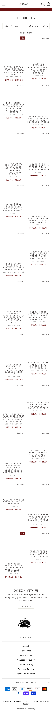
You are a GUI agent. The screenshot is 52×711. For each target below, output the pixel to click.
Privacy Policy (26, 669)
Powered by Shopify (26, 708)
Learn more (26, 606)
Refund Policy (25, 664)
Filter (14, 26)
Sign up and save (26, 682)
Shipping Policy (26, 660)
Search (25, 646)
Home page (26, 650)
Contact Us (26, 655)
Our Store (26, 637)
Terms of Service (26, 673)
